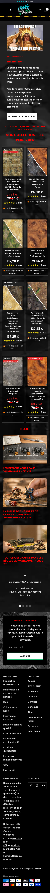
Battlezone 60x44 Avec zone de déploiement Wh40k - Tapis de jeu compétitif (13, 184)
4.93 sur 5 (29, 1)
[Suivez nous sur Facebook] (31, 785)
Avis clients (34, 731)
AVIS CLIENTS (34, 686)
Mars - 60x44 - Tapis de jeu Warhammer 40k (37, 253)
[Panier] (45, 10)
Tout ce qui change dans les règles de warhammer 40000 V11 (23, 561)
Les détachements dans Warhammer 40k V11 (19, 469)
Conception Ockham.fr (32, 868)
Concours (33, 706)
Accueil (31, 681)
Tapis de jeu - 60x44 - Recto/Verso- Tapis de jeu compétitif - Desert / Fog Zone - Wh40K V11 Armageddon (13, 322)
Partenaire (33, 726)
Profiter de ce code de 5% (22, 116)
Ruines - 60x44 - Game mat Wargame (13, 391)
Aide (30, 712)
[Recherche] (10, 10)
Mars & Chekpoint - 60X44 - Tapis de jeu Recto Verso (37, 183)
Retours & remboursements (12, 758)
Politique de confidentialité (11, 740)
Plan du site (9, 770)
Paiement (33, 691)
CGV (5, 764)
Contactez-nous (12, 733)
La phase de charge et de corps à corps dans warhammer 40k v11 (20, 514)
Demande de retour (35, 719)
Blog (5, 702)
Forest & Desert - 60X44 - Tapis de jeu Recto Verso (13, 253)
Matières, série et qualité (12, 726)
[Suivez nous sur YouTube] (43, 785)
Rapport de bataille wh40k (11, 683)
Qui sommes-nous (10, 709)
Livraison (33, 696)
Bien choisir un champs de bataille (11, 693)
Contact (32, 701)
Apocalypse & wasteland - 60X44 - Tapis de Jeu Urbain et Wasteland (37, 318)
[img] (25, 1)
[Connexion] (40, 10)
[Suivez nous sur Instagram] (37, 785)
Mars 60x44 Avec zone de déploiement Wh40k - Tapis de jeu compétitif (37, 393)
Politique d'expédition (10, 749)
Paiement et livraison (10, 718)
